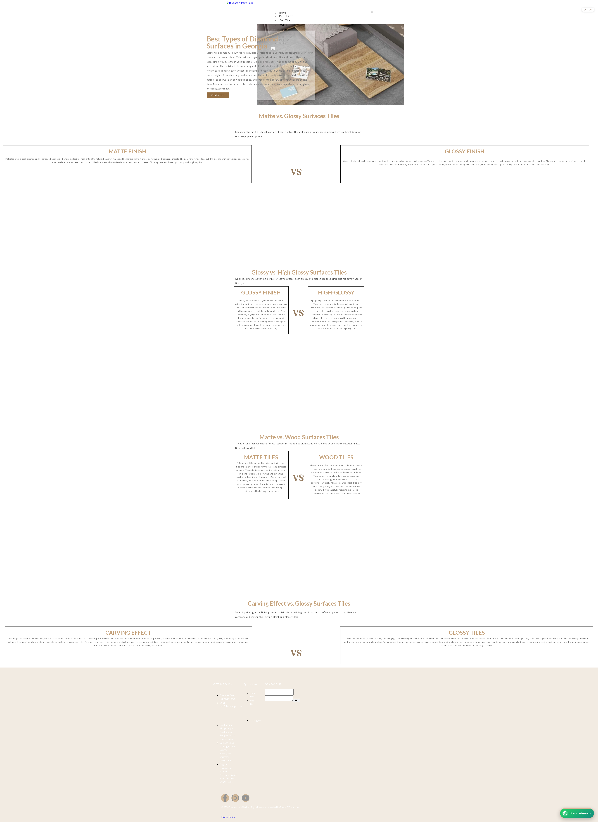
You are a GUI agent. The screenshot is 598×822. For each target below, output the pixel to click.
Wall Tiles (284, 25)
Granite (283, 30)
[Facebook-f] (225, 798)
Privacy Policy (228, 817)
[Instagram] (235, 798)
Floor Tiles (285, 20)
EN (585, 10)
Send (296, 700)
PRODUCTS (286, 16)
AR (590, 10)
